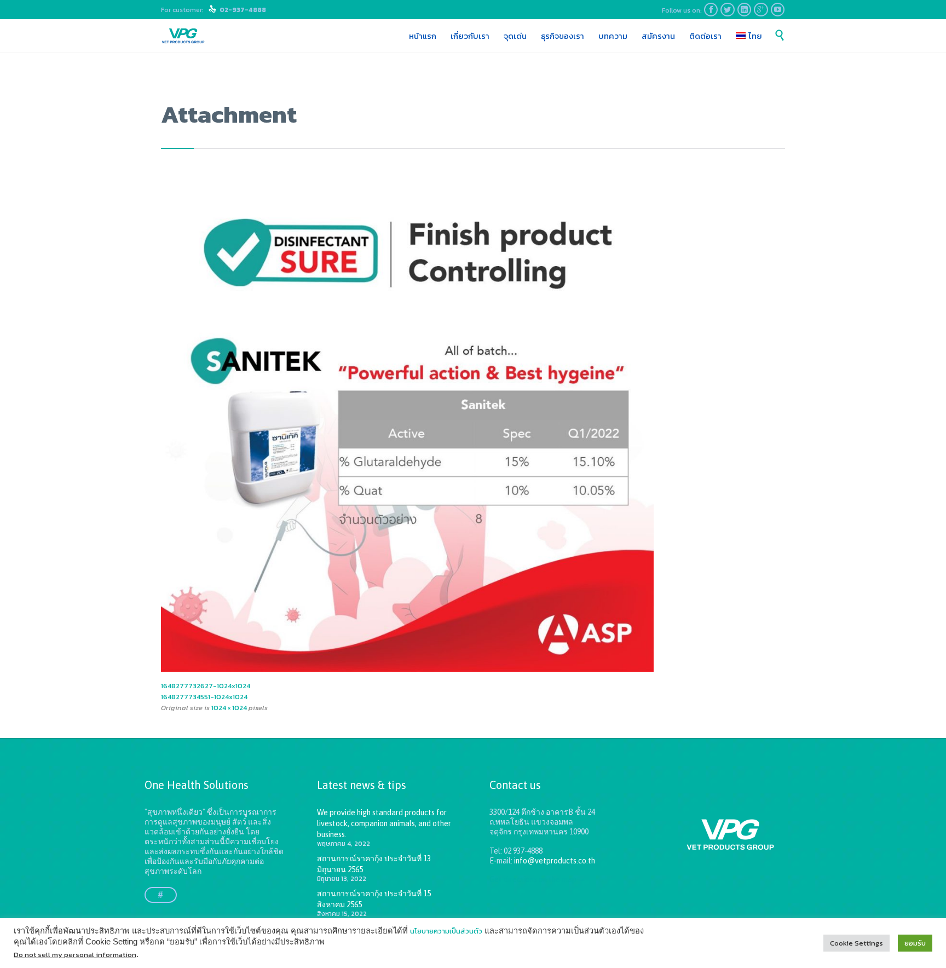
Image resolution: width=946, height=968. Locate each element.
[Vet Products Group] (183, 36)
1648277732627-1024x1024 (205, 686)
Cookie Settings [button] (856, 943)
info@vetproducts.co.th (554, 860)
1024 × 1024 (229, 707)
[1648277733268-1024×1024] (473, 425)
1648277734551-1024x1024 (204, 697)
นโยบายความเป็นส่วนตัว (446, 931)
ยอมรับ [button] (915, 943)
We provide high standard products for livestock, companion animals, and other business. (384, 823)
